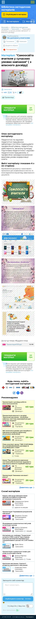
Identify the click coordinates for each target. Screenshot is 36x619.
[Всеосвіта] (3, 2)
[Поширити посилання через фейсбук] (18, 392)
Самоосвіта (15, 29)
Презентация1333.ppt (14, 344)
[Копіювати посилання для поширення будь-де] (14, 392)
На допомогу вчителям (18, 38)
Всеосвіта (4, 27)
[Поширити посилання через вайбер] (21, 392)
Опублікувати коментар (18, 599)
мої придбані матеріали (19, 124)
